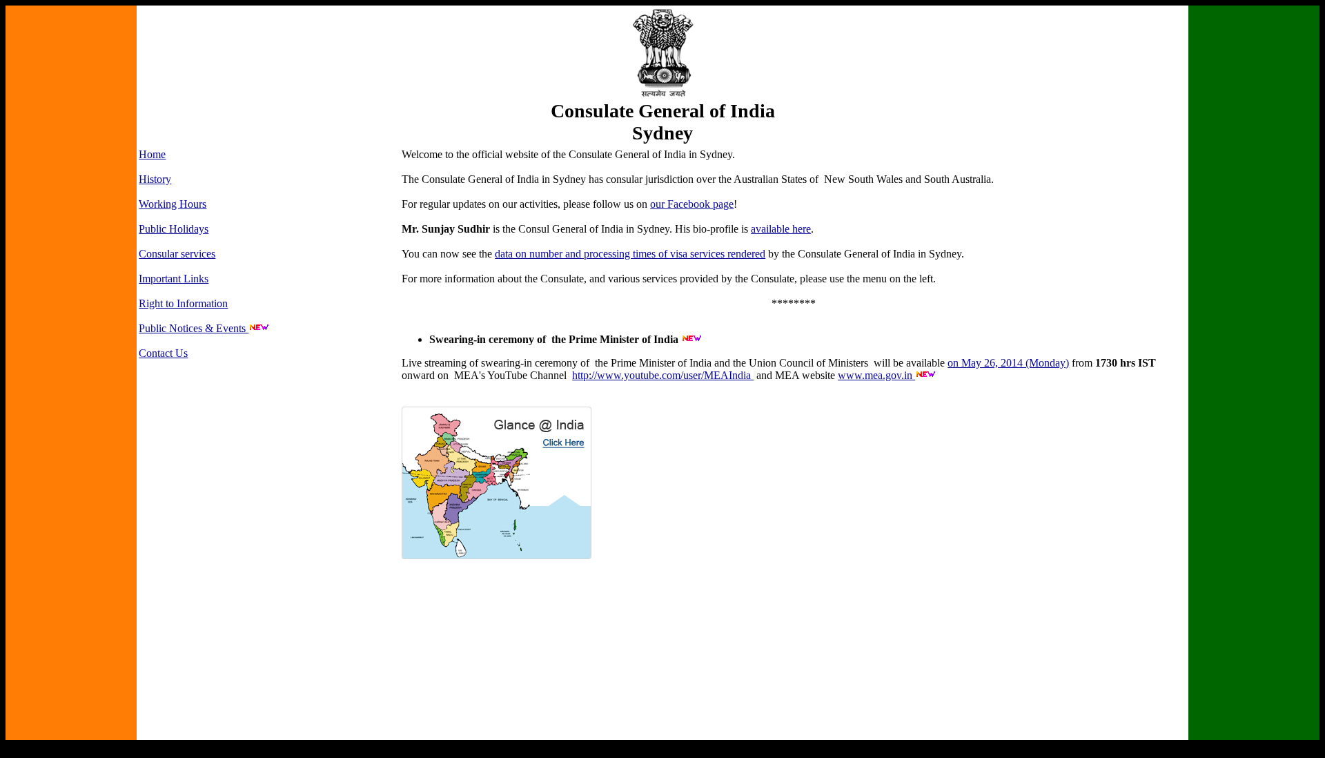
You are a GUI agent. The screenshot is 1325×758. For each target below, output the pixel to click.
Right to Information (183, 303)
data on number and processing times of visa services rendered (630, 254)
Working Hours (172, 204)
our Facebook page (692, 204)
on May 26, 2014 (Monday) (1008, 363)
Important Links (173, 278)
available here (781, 229)
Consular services (177, 254)
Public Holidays (173, 229)
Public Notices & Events (193, 328)
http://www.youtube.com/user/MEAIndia (663, 375)
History (155, 179)
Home (152, 154)
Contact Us (163, 353)
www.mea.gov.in (876, 375)
